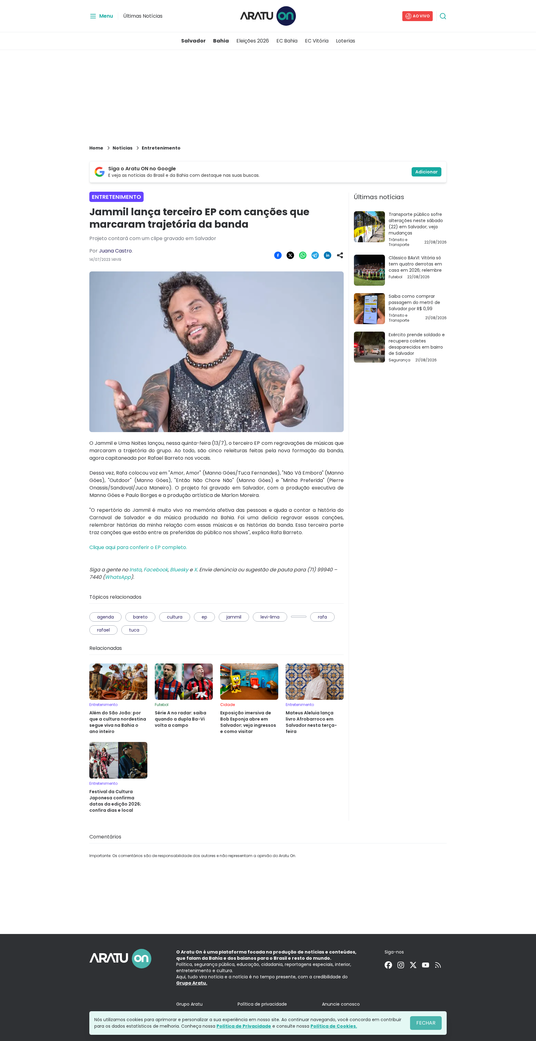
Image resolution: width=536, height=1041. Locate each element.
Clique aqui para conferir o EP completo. (138, 547)
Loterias (345, 40)
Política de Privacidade (244, 1026)
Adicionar (426, 172)
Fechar (426, 1022)
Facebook (156, 569)
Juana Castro (115, 250)
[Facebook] (388, 965)
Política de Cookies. (333, 1026)
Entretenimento (161, 148)
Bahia (221, 40)
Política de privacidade (262, 1004)
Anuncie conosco (341, 1004)
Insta (135, 569)
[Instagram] (400, 965)
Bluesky (179, 569)
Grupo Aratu (189, 1004)
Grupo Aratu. (191, 983)
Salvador (193, 40)
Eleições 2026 (252, 40)
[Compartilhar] (340, 255)
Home (96, 148)
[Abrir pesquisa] (443, 16)
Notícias (122, 148)
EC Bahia (286, 40)
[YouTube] (425, 965)
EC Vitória (316, 40)
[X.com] (413, 965)
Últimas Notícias (143, 16)
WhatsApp (118, 577)
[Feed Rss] (438, 965)
